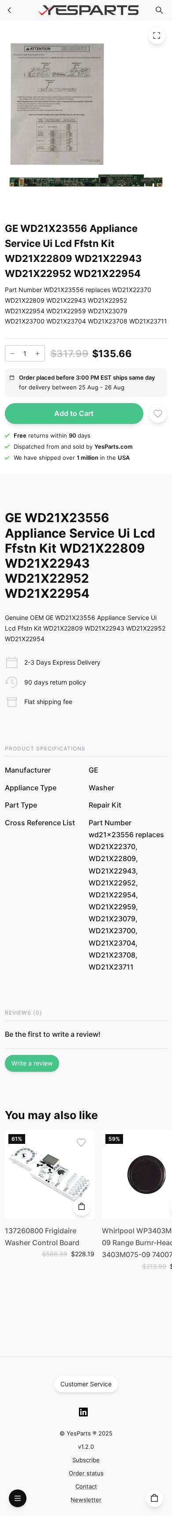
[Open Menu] (17, 1498)
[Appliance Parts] (10, 10)
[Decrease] (12, 353)
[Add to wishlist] (158, 413)
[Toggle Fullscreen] (157, 35)
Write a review (31, 1063)
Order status (86, 1473)
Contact (86, 1486)
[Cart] (154, 1498)
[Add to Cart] (81, 1207)
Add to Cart (73, 413)
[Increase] (37, 353)
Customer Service (86, 1384)
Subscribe (86, 1459)
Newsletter (86, 1499)
